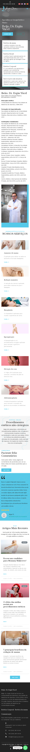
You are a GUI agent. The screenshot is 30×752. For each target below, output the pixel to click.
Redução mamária (11, 280)
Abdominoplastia (10, 398)
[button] (27, 8)
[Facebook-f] (10, 748)
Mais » (5, 574)
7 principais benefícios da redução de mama (14, 651)
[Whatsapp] (25, 747)
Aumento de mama (11, 253)
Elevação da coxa (10, 369)
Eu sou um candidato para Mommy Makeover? (14, 559)
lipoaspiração (9, 337)
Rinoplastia (8, 310)
